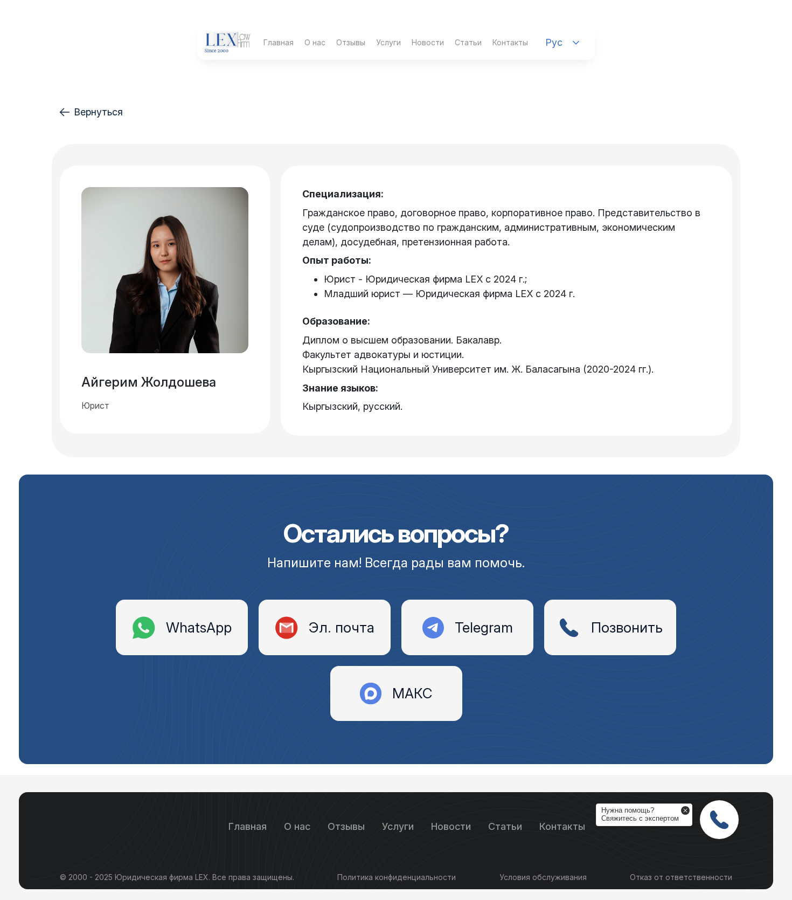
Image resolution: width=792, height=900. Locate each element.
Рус (553, 42)
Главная (278, 42)
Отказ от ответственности (681, 877)
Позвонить (627, 627)
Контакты (510, 42)
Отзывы (350, 42)
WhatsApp (199, 627)
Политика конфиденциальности (396, 877)
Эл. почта (341, 627)
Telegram (484, 627)
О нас (314, 42)
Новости (428, 42)
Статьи (468, 42)
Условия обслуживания (543, 877)
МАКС (412, 693)
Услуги (388, 42)
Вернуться (98, 112)
